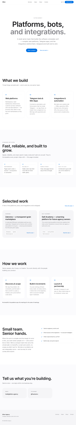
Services (30, 2)
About (40, 2)
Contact (46, 2)
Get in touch (69, 2)
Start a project (32, 50)
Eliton (3, 2)
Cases (35, 2)
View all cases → (69, 206)
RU (63, 2)
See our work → (44, 50)
